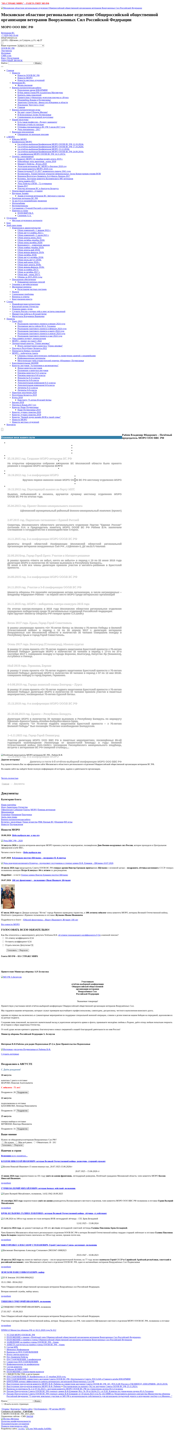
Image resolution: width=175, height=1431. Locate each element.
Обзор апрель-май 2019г (29, 250)
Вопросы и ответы (20, 296)
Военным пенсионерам (23, 132)
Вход (3, 58)
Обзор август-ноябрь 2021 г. (31, 233)
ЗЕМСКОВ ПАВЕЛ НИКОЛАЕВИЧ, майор (22, 1272)
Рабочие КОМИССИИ (17, 1369)
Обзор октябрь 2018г (27, 255)
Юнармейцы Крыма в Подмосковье (34, 100)
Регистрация (13, 58)
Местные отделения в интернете (27, 220)
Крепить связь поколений (29, 95)
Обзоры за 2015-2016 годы (30, 277)
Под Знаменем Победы (17, 1357)
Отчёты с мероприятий (23, 156)
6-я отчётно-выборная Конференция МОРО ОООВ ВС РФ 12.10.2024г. (51, 144)
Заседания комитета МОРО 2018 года (35, 169)
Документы (6, 50)
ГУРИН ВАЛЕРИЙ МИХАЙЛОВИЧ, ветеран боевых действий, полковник (38, 1188)
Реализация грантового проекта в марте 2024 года (41, 331)
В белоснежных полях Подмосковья (34, 115)
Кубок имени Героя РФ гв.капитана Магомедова (40, 92)
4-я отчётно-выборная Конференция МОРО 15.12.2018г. (44, 149)
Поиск (4, 1401)
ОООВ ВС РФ (8, 48)
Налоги (15, 292)
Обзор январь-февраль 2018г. (31, 267)
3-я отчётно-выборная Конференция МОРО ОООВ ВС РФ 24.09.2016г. (51, 151)
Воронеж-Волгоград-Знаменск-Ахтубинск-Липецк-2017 (44, 176)
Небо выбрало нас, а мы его (26, 835)
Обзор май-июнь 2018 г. (29, 262)
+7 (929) (9, 35)
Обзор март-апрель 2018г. (29, 265)
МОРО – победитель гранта (25, 353)
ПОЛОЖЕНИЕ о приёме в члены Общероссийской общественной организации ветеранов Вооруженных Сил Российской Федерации (69, 1340)
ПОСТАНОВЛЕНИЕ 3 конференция (24, 1359)
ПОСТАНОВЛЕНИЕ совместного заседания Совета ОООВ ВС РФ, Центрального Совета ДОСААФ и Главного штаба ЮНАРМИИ (69, 1379)
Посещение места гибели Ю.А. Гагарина (37, 326)
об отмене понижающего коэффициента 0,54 (79, 935)
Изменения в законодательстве (26, 228)
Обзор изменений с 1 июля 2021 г (33, 235)
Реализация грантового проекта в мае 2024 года (40, 336)
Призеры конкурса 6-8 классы (31, 375)
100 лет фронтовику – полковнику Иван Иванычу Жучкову (41, 880)
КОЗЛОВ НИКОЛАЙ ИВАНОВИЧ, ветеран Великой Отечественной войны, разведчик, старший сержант (53, 1161)
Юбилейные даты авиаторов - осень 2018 (37, 161)
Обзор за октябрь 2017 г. (29, 272)
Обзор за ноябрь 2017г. (28, 269)
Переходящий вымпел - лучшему (27, 191)
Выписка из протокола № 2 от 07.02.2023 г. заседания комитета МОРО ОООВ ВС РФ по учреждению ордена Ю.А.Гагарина (65, 1389)
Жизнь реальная (25, 85)
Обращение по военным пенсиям (33, 134)
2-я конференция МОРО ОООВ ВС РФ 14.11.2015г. (42, 154)
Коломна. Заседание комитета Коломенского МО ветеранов (45, 178)
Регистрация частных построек (32, 289)
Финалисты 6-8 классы (28, 380)
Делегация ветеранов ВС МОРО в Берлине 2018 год (42, 166)
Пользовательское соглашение (15, 1424)
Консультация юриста (22, 299)
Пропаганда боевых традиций (26, 351)
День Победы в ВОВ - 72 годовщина (35, 183)
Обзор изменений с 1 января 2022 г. (34, 230)
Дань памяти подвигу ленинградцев (29, 338)
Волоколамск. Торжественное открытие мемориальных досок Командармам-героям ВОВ (59, 174)
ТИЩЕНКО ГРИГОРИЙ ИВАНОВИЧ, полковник (26, 1301)
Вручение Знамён (20, 193)
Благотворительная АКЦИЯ (25, 363)
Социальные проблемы (23, 294)
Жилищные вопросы (21, 287)
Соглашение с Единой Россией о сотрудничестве (35, 208)
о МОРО (11, 137)
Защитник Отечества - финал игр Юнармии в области (43, 102)
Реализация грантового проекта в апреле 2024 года (41, 333)
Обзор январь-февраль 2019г (31, 252)
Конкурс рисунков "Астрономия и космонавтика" (35, 365)
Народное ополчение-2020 (24, 392)
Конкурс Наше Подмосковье (25, 407)
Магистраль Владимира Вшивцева (28, 316)
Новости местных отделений (31, 80)
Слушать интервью (10, 1054)
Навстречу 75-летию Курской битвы (34, 400)
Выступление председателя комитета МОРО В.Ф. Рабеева (34, 1386)
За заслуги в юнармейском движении (29, 201)
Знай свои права (14, 225)
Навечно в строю (20, 210)
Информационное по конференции (23, 1364)
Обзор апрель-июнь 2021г (30, 237)
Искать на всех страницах (16, 1404)
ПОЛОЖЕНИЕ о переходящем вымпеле (25, 1371)
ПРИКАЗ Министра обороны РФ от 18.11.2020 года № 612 (28, 1330)
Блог (9, 223)
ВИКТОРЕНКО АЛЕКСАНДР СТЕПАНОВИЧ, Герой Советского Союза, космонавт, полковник (49, 1245)
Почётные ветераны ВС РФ (25, 198)
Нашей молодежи (20, 119)
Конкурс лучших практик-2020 (26, 412)
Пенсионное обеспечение (24, 279)
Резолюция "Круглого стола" (31, 105)
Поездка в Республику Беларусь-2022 (29, 348)
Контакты (11, 424)
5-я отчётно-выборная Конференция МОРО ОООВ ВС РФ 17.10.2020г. (51, 146)
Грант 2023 (17, 321)
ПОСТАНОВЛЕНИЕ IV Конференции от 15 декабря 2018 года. (36, 1376)
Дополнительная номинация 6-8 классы (36, 385)
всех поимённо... (14, 1156)
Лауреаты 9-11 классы (28, 387)
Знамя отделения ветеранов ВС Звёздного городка (41, 196)
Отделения (12, 218)
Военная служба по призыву (31, 124)
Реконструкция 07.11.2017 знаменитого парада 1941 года (44, 171)
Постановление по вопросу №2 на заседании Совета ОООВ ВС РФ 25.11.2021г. (100, 1386)
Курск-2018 (17, 397)
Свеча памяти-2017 (26, 181)
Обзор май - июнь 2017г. (29, 274)
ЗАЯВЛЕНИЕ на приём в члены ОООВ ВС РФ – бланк (33, 1342)
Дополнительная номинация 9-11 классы (37, 383)
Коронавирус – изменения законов (34, 245)
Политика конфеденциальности (16, 1421)
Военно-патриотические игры (26, 110)
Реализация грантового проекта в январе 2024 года (41, 324)
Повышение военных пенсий (31, 282)
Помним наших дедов (22, 309)
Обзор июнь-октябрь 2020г (30, 242)
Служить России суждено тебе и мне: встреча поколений (38, 311)
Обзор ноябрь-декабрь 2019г (31, 247)
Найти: (4, 63)
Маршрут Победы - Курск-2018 (32, 164)
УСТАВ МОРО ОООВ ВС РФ (21, 1335)
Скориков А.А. (24, 215)
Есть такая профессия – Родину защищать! (37, 122)
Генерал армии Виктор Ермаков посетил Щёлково (44, 875)
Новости (16, 73)
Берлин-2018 (18, 402)
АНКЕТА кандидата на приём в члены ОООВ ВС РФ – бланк (36, 1344)
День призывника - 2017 (29, 129)
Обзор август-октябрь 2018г (31, 257)
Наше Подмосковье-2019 (29, 410)
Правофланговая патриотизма (26, 304)
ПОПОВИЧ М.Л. (26, 213)
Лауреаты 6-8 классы (27, 390)
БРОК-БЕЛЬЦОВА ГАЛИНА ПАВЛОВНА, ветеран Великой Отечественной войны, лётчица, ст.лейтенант (54, 1213)
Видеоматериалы (20, 206)
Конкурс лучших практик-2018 (26, 415)
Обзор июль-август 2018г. (30, 260)
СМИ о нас (6, 55)
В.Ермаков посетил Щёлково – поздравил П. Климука (39, 858)
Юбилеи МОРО (19, 139)
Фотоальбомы (18, 203)
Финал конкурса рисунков (30, 368)
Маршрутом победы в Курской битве (29, 314)
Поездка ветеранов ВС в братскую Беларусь (38, 188)
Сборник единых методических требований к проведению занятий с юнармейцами (57, 356)
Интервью (6, 53)
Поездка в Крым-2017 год (24, 405)
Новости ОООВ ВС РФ (29, 75)
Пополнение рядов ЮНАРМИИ (33, 90)
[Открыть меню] (2, 43)
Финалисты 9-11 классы (29, 378)
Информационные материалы (31, 358)
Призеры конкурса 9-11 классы (32, 373)
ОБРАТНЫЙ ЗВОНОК (12, 60)
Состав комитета (14, 1367)
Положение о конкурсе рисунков (33, 370)
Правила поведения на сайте (14, 1426)
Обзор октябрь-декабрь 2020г (31, 240)
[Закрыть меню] (2, 429)
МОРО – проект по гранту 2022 (27, 341)
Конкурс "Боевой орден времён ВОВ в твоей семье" (36, 417)
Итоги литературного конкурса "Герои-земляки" (40, 346)
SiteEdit (29, 1416)
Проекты (11, 319)
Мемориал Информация (18, 1349)
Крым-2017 (23, 186)
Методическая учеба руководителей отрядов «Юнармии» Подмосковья (51, 360)
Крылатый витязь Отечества (25, 306)
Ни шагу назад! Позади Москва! (33, 112)
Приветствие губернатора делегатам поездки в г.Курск (43, 97)
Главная (10, 70)
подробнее (6, 1183)
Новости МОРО (25, 78)
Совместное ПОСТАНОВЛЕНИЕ (22, 1362)
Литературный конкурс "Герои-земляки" (31, 343)
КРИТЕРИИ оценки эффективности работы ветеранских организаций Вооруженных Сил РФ (50, 1381)
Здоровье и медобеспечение (25, 284)
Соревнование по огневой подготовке (35, 117)
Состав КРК (12, 1347)
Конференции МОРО (22, 142)
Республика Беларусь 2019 (24, 395)
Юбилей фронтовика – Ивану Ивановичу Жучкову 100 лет (50, 920)
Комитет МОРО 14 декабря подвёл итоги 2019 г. (40, 159)
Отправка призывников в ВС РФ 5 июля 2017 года (41, 127)
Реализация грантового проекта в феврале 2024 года (42, 328)
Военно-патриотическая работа (26, 87)
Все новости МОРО (10, 924)
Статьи (10, 301)
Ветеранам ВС (8, 33)
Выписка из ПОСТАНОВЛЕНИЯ (22, 1352)
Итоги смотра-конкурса (18, 1354)
